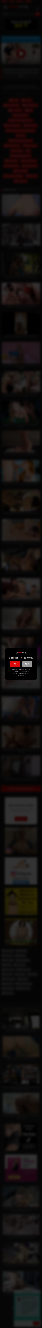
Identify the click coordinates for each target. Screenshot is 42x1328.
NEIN (27, 664)
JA (15, 664)
